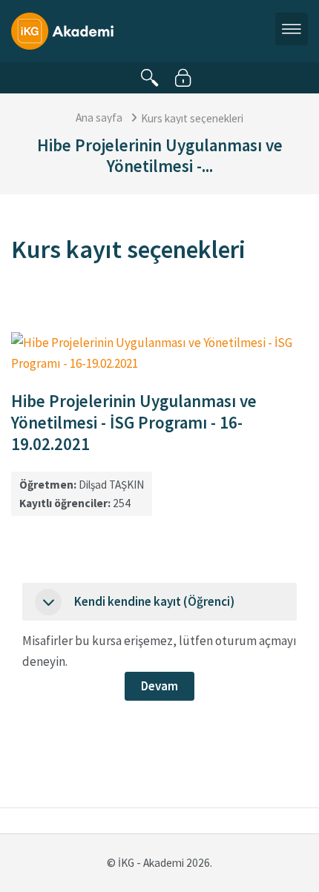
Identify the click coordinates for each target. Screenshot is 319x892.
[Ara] (150, 77)
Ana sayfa (99, 117)
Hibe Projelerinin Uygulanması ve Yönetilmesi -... (160, 155)
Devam (159, 686)
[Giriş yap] (183, 77)
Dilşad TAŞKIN (111, 485)
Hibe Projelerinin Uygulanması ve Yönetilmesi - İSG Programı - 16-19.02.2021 (134, 422)
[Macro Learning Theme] (62, 30)
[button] (48, 602)
